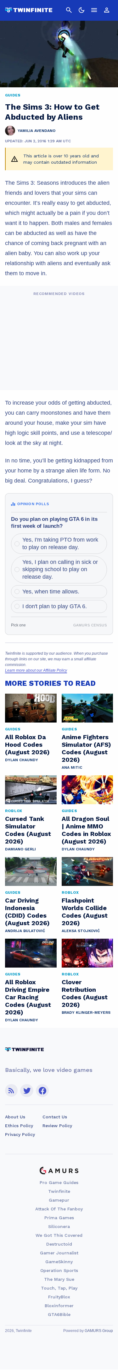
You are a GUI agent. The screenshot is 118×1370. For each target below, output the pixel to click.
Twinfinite (59, 1191)
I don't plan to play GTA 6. (54, 606)
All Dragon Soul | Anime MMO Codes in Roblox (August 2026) (86, 830)
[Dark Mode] (81, 10)
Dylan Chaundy (21, 760)
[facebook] (42, 1090)
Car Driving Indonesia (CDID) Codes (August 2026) (27, 912)
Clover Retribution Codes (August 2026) (85, 993)
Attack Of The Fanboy (59, 1208)
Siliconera (59, 1226)
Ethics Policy (19, 1125)
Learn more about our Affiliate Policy (36, 670)
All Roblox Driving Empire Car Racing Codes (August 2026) (28, 997)
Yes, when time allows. (50, 591)
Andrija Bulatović (25, 931)
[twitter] (26, 1090)
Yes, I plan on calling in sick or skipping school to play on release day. (60, 569)
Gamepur (59, 1200)
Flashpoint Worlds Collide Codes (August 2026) (85, 912)
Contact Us (54, 1116)
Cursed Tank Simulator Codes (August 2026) (28, 830)
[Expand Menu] (94, 10)
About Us (15, 1116)
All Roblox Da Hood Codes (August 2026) (27, 744)
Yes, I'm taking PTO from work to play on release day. (60, 543)
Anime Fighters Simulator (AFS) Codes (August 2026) (86, 748)
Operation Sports (59, 1270)
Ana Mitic (72, 767)
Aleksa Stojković (81, 931)
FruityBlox (59, 1296)
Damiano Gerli (20, 849)
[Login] (106, 10)
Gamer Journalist (59, 1252)
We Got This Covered (59, 1235)
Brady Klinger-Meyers (86, 1012)
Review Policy (57, 1125)
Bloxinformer (59, 1305)
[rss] (11, 1090)
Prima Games (59, 1217)
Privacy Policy (20, 1134)
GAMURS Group (99, 1331)
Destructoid (59, 1244)
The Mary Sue (59, 1279)
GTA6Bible (59, 1314)
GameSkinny (59, 1261)
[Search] (69, 10)
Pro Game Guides (59, 1182)
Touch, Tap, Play (59, 1288)
